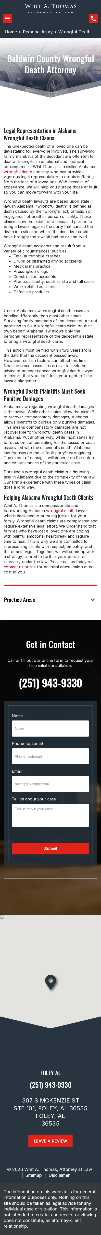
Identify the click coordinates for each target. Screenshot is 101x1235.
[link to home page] (50, 13)
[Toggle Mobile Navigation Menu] (7, 18)
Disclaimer (59, 1175)
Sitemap (33, 1175)
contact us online (20, 566)
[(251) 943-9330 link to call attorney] (93, 18)
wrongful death (18, 171)
